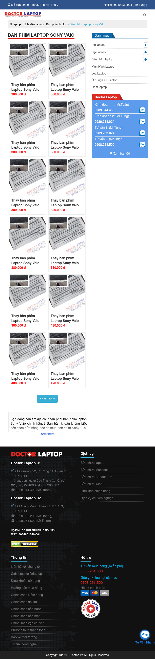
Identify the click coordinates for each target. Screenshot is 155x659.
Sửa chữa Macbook (95, 469)
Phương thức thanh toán (28, 630)
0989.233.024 (104, 121)
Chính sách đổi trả (24, 601)
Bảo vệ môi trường (24, 637)
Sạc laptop (99, 52)
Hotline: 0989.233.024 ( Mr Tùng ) (125, 5)
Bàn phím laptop (56, 24)
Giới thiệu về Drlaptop (26, 573)
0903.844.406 (104, 110)
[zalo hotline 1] (142, 110)
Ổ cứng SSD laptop (104, 80)
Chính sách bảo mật (25, 615)
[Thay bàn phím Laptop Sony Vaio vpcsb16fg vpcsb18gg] (67, 119)
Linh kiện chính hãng (95, 490)
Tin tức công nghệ (24, 644)
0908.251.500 (104, 144)
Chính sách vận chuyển (28, 623)
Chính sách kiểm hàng (27, 594)
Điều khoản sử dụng (25, 580)
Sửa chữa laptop (92, 462)
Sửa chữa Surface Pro (96, 476)
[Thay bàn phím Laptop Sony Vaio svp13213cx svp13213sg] (67, 350)
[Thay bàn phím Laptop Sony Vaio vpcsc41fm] (27, 61)
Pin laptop (98, 44)
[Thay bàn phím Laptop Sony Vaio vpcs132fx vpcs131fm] (27, 235)
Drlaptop (15, 24)
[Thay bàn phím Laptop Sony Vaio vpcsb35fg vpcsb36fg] (27, 177)
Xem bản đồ (121, 153)
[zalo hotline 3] (142, 133)
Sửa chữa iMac (91, 483)
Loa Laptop (99, 73)
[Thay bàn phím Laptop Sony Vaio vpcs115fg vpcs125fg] (67, 292)
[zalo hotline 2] (142, 121)
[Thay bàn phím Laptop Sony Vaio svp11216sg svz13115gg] (27, 350)
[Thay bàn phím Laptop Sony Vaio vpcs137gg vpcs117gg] (27, 292)
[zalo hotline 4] (142, 144)
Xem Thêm (47, 398)
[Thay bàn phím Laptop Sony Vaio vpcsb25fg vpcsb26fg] (27, 119)
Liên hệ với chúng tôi (26, 566)
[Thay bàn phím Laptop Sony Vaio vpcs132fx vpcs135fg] (67, 235)
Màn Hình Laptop (103, 66)
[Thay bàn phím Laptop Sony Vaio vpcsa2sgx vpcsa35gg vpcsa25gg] (67, 61)
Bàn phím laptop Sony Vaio (87, 24)
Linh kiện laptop (33, 24)
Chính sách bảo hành (26, 608)
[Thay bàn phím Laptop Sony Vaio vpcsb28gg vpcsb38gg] (67, 177)
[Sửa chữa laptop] (63, 15)
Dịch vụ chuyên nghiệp (97, 498)
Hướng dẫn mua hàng (26, 587)
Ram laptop (99, 87)
